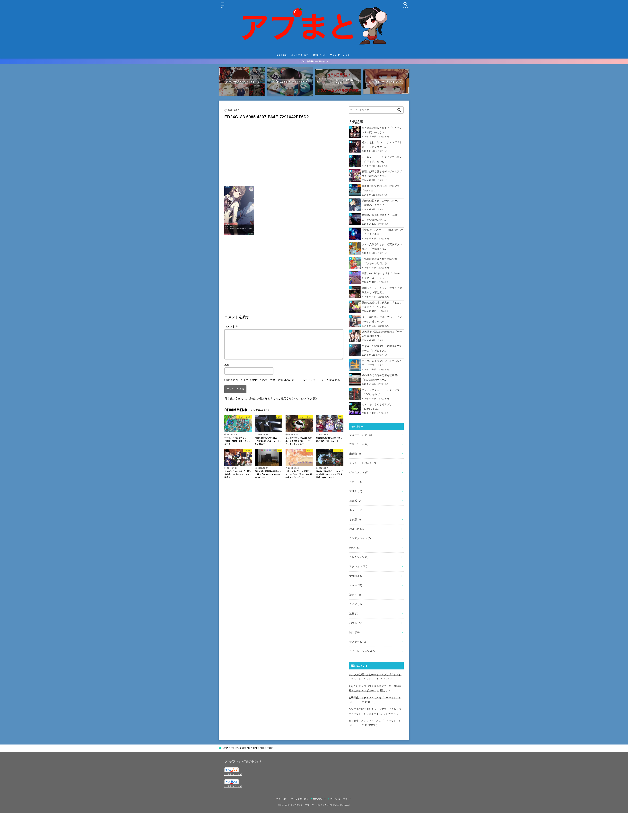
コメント (231, 326)
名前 (227, 364)
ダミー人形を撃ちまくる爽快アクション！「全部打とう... (382, 246)
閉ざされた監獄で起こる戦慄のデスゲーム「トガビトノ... (382, 348)
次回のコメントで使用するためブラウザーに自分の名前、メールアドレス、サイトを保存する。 (285, 379)
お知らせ (357, 529)
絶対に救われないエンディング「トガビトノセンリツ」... (382, 144)
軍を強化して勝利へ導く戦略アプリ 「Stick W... (382, 188)
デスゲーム (358, 642)
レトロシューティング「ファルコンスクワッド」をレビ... (382, 159)
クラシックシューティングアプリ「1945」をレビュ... (380, 392)
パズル (355, 623)
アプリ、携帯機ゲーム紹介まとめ (314, 61)
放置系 (355, 500)
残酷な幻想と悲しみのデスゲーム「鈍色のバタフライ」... (380, 202)
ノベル (355, 585)
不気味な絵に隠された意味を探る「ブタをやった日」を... (380, 261)
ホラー (355, 510)
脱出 (354, 632)
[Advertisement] (283, 154)
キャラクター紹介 (300, 55)
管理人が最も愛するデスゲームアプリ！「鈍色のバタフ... (382, 173)
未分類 (355, 453)
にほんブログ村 (233, 774)
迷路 (353, 613)
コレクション (358, 557)
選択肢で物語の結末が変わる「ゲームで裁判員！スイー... (382, 334)
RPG (354, 547)
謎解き (355, 594)
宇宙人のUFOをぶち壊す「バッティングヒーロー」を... (382, 275)
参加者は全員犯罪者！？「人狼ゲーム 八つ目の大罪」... (382, 217)
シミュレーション (362, 651)
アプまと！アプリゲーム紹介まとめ (311, 805)
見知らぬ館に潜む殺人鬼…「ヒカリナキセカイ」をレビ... (382, 304)
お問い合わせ (319, 55)
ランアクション (360, 538)
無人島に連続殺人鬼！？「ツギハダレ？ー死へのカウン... (382, 130)
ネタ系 (355, 519)
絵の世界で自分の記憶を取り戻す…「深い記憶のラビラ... (382, 377)
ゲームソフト (358, 472)
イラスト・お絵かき (362, 463)
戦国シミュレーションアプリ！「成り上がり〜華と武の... (382, 290)
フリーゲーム (358, 444)
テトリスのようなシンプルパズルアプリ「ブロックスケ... (382, 363)
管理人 (355, 491)
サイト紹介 (281, 55)
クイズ (355, 604)
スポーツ (356, 482)
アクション (358, 566)
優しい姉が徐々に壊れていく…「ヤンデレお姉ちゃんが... (382, 319)
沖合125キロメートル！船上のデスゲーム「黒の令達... (383, 232)
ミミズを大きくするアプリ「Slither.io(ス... (377, 406)
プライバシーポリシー (341, 55)
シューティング (360, 435)
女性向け (356, 576)
